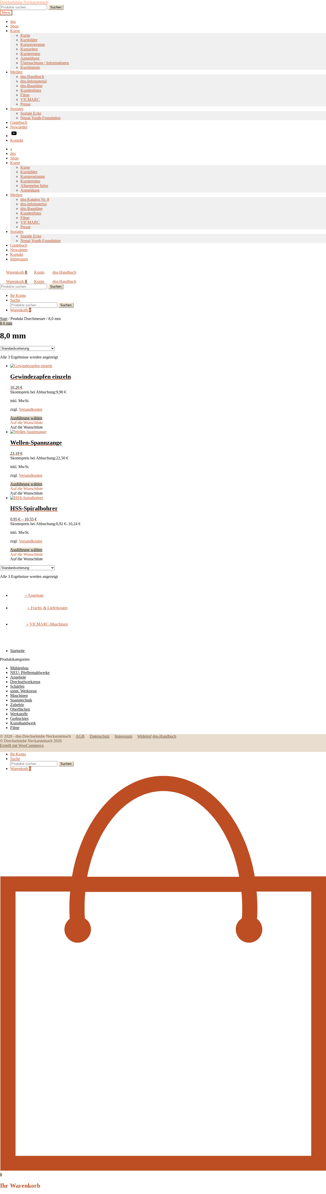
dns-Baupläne (31, 86)
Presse (25, 104)
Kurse (15, 31)
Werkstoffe (19, 714)
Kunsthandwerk (23, 723)
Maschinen (19, 695)
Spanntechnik (21, 700)
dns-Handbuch (32, 76)
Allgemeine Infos (34, 185)
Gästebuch (18, 122)
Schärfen (17, 686)
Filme (25, 95)
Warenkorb (16, 272)
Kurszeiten (29, 49)
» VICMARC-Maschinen (46, 624)
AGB (80, 736)
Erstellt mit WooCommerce (22, 745)
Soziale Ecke (30, 113)
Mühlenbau (19, 668)
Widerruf (144, 736)
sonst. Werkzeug (23, 691)
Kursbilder (28, 40)
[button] (26, 422)
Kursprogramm (32, 44)
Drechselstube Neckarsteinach (24, 2)
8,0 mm (6, 323)
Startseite (17, 650)
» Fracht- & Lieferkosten (47, 608)
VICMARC (30, 99)
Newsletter (19, 127)
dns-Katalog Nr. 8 (34, 199)
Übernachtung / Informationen (44, 63)
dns (13, 21)
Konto (39, 272)
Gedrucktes (19, 718)
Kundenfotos (30, 90)
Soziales (16, 109)
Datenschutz (100, 736)
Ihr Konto (18, 295)
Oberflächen (20, 709)
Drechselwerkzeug (25, 682)
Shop (14, 26)
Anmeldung (29, 58)
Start (3, 318)
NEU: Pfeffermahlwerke (30, 672)
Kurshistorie (30, 67)
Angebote (18, 677)
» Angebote (34, 595)
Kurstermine (30, 53)
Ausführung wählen (26, 418)
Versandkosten (30, 409)
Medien (16, 72)
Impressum (19, 259)
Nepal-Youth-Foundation (40, 118)
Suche (15, 300)
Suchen (55, 7)
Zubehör (17, 704)
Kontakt (16, 140)
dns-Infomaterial (33, 81)
